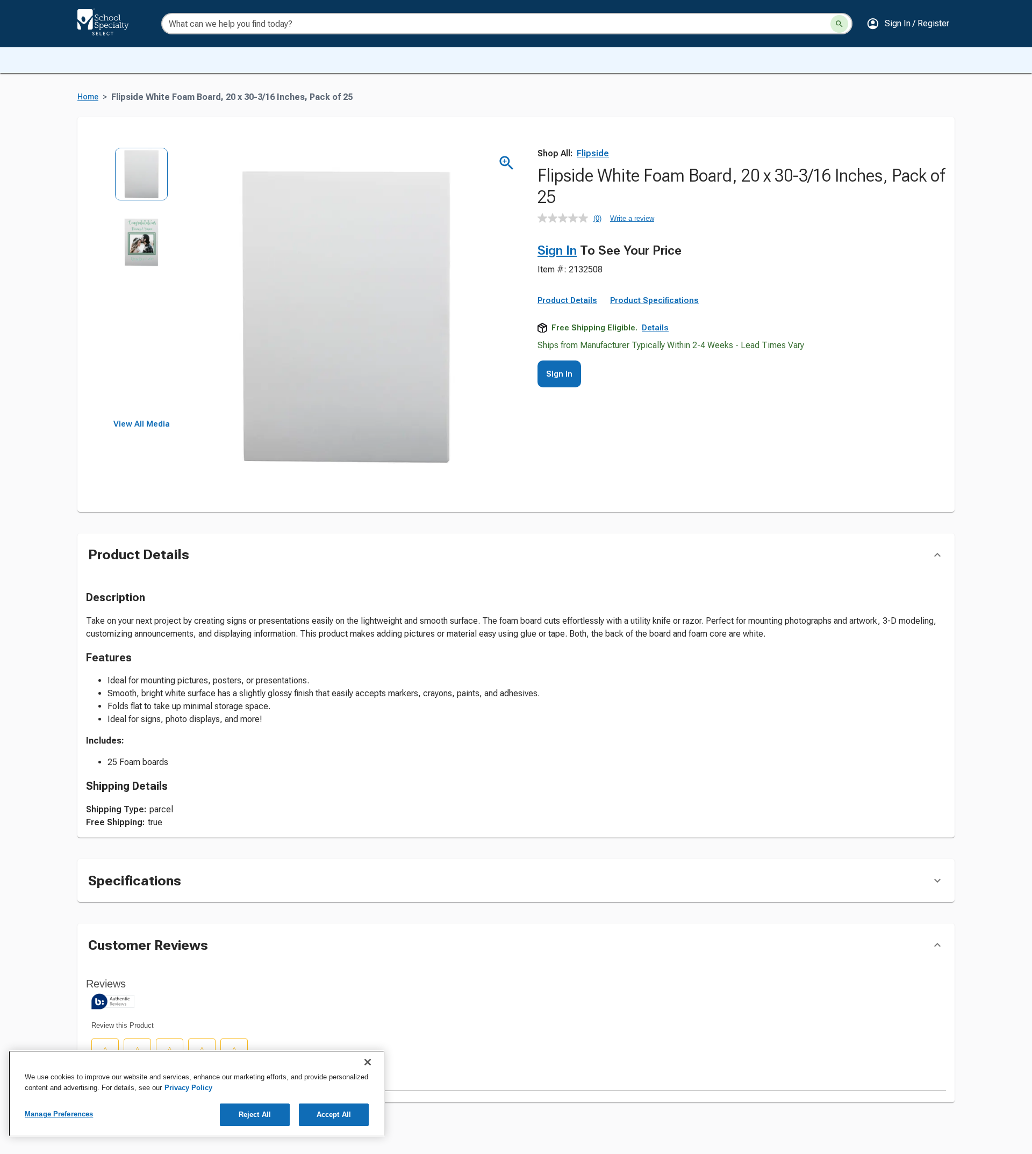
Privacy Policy (188, 1088)
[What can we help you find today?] (839, 24)
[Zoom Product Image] (507, 163)
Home (87, 97)
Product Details (567, 300)
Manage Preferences (59, 1114)
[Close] (367, 1062)
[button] (907, 23)
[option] (142, 181)
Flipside (593, 153)
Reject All (255, 1114)
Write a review (632, 218)
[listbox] (142, 283)
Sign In (557, 250)
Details (655, 328)
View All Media (141, 424)
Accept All (334, 1114)
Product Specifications (654, 300)
